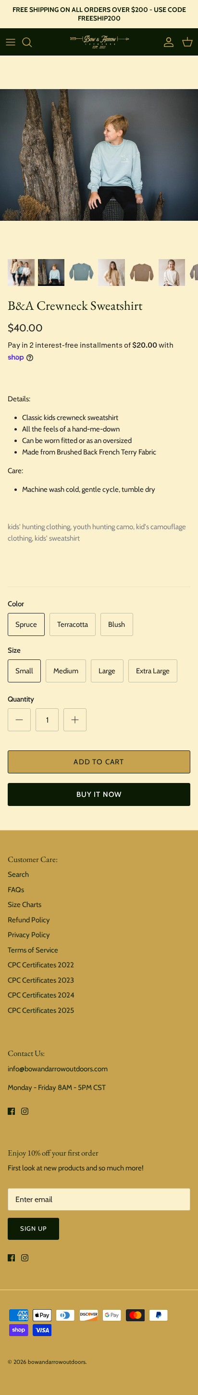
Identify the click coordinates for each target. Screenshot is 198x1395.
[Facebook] (11, 1111)
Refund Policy (29, 920)
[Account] (166, 42)
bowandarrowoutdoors (57, 1361)
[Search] (31, 42)
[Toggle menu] (10, 42)
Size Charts (24, 904)
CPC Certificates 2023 (41, 980)
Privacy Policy (29, 934)
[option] (99, 154)
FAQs (16, 889)
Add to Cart (99, 762)
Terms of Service (33, 950)
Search (18, 874)
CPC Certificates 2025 (41, 1010)
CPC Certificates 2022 (41, 965)
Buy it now (99, 794)
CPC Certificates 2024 (41, 995)
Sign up (33, 1228)
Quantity (21, 699)
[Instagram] (24, 1111)
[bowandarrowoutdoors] (99, 42)
